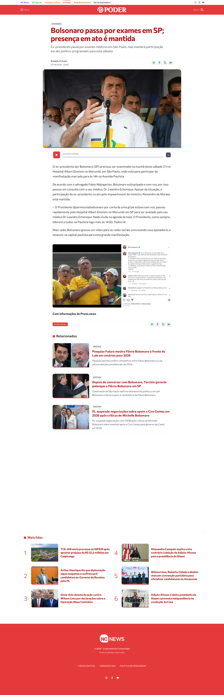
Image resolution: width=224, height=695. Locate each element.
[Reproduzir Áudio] (56, 154)
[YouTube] (203, 2)
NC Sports (37, 2)
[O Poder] (112, 9)
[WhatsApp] (153, 62)
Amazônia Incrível (82, 2)
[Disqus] (112, 478)
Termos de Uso (108, 666)
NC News (25, 2)
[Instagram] (195, 2)
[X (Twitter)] (165, 62)
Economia (56, 24)
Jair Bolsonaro (60, 324)
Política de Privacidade (133, 666)
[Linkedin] (170, 62)
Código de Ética (86, 666)
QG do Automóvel (102, 2)
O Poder (67, 2)
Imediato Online (52, 2)
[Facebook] (199, 2)
